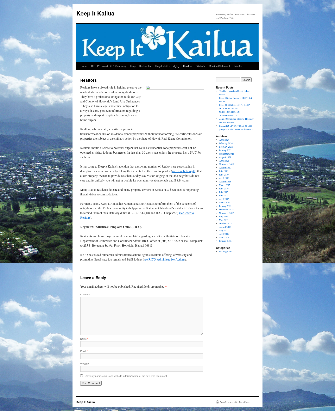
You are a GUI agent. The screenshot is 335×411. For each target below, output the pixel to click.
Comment (85, 294)
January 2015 (225, 205)
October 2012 (225, 223)
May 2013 (224, 219)
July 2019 (223, 171)
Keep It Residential (140, 66)
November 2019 (226, 164)
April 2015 (224, 198)
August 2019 (225, 167)
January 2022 (225, 150)
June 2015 (224, 195)
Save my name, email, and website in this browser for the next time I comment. (126, 375)
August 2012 (225, 226)
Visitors (200, 66)
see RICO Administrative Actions (164, 259)
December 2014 (226, 209)
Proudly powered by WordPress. (235, 401)
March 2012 (224, 237)
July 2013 (223, 216)
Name (84, 338)
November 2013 (226, 212)
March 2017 (224, 185)
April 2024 (224, 139)
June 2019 (224, 174)
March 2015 (224, 202)
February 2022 (226, 146)
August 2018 (225, 181)
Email (84, 351)
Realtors (188, 66)
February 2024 (226, 143)
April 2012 (224, 233)
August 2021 (225, 157)
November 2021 (226, 153)
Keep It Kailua (95, 13)
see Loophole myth (183, 171)
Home (84, 66)
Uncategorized (225, 251)
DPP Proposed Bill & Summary (108, 66)
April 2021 (224, 160)
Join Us (238, 66)
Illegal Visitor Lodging (167, 66)
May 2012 (224, 230)
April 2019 (224, 178)
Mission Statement (219, 66)
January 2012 (225, 240)
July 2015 (223, 191)
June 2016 (224, 188)
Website (84, 363)
